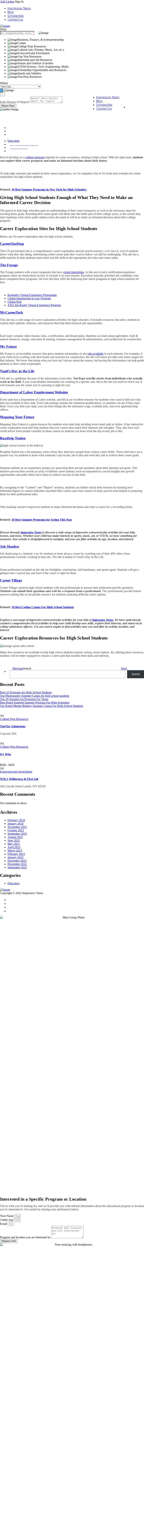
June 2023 (14, 840)
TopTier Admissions (13, 726)
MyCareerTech (11, 312)
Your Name (7, 1215)
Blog (11, 12)
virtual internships (73, 272)
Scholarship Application (24, 903)
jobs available (95, 353)
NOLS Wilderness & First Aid (19, 779)
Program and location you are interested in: (25, 1237)
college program (34, 157)
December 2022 (17, 860)
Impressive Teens (19, 8)
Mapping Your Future (17, 417)
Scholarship (16, 16)
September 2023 (17, 833)
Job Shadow (9, 546)
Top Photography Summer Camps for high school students (34, 695)
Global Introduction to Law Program (29, 298)
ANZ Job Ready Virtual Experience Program (34, 305)
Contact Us (15, 19)
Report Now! (8, 105)
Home (11, 127)
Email (4, 1223)
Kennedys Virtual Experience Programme (32, 295)
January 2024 (15, 823)
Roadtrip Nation (13, 438)
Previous (17, 668)
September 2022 (17, 867)
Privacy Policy (17, 907)
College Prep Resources (14, 719)
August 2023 (15, 837)
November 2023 (17, 827)
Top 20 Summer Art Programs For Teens (24, 699)
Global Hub (15, 301)
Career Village (11, 580)
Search (27, 668)
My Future (8, 346)
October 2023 (16, 830)
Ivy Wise (5, 754)
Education (14, 131)
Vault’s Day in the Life (17, 371)
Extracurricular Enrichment (16, 771)
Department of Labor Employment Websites (34, 392)
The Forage (9, 265)
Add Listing (7, 1)
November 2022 (17, 864)
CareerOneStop (12, 244)
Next (124, 668)
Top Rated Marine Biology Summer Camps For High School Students (41, 705)
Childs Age (7, 1219)
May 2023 (14, 843)
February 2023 (16, 853)
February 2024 (16, 820)
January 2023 (15, 857)
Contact (13, 900)
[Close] (2, 94)
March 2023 (15, 850)
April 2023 (14, 847)
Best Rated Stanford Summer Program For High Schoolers (34, 702)
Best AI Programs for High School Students (26, 692)
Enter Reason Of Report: (14, 102)
